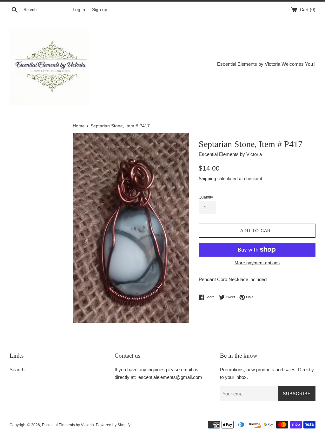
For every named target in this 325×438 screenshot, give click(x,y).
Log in (79, 9)
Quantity (206, 197)
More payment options (257, 262)
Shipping (207, 178)
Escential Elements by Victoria (68, 425)
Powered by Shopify (113, 425)
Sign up (99, 9)
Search (17, 369)
